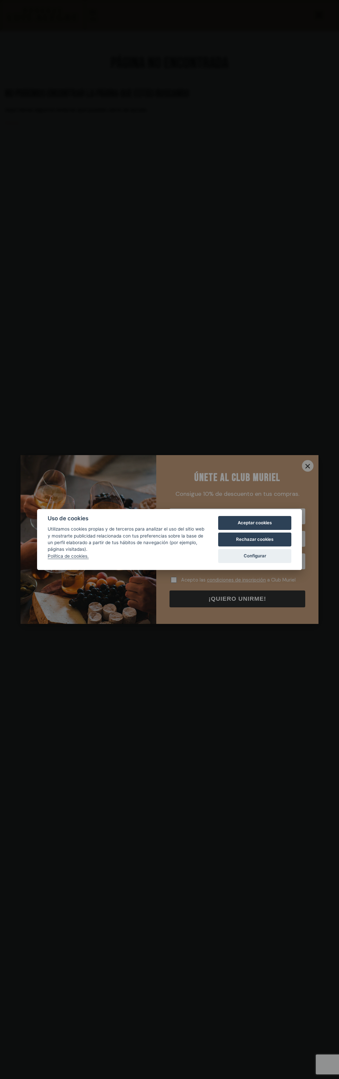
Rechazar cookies (254, 539)
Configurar (255, 555)
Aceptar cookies (255, 522)
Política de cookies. (68, 556)
